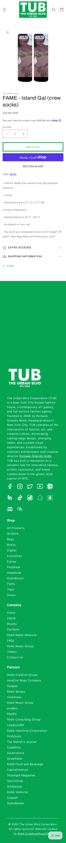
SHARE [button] (10, 265)
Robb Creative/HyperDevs (35, 833)
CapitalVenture (17, 769)
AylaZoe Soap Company (24, 680)
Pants (11, 584)
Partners (13, 629)
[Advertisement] (33, 327)
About (11, 618)
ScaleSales (14, 758)
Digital (11, 550)
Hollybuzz (14, 736)
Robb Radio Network (22, 635)
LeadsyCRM (15, 725)
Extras (11, 561)
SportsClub (15, 781)
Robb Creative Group (22, 674)
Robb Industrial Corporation (27, 730)
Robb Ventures (17, 792)
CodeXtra (14, 747)
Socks (13, 174)
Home (11, 612)
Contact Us (15, 657)
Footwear (13, 567)
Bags (10, 539)
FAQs (10, 640)
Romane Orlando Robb (35, 456)
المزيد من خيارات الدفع (33, 165)
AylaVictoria (15, 753)
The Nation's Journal (22, 742)
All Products (15, 528)
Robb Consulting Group (24, 719)
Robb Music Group (20, 646)
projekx (12, 708)
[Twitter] (30, 487)
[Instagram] (20, 487)
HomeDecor (15, 578)
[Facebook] (10, 487)
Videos (12, 651)
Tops (10, 589)
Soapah (12, 686)
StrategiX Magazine (21, 775)
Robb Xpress (16, 691)
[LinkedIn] (10, 498)
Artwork (13, 533)
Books (11, 544)
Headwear (14, 572)
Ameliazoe (14, 786)
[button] (4, 9)
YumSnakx (14, 697)
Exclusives (14, 556)
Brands (12, 624)
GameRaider (15, 803)
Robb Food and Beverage (25, 764)
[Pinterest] (50, 487)
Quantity (7, 126)
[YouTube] (40, 487)
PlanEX (12, 714)
